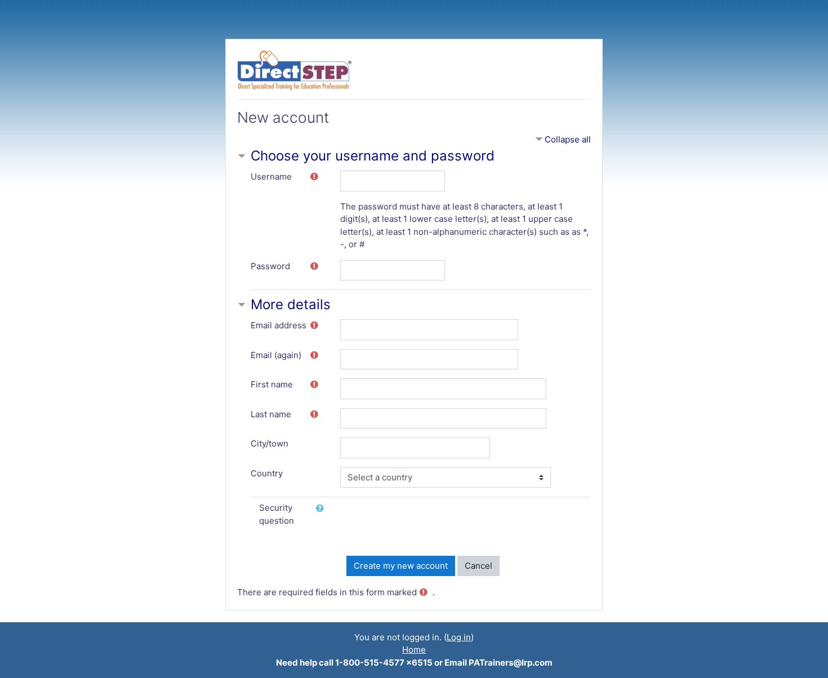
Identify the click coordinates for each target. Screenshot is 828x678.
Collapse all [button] (568, 139)
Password (270, 266)
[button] (322, 509)
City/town (269, 443)
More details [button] (291, 304)
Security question (276, 514)
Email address (278, 325)
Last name (271, 414)
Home (414, 649)
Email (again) (276, 355)
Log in (459, 637)
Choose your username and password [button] (373, 156)
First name (272, 384)
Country (267, 473)
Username (271, 176)
